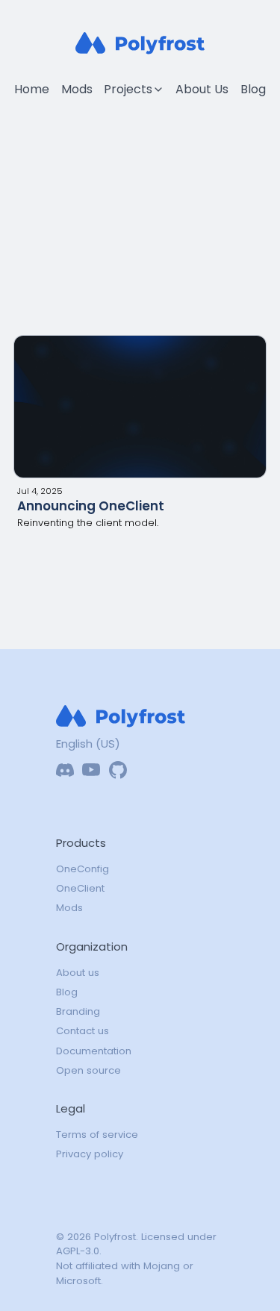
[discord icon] (65, 770)
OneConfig (82, 869)
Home (31, 89)
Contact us (82, 1031)
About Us (201, 89)
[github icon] (118, 770)
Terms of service (97, 1134)
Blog (253, 89)
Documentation (93, 1051)
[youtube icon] (91, 770)
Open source (88, 1070)
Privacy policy (89, 1154)
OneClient (80, 888)
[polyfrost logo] (140, 43)
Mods (77, 89)
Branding (78, 1011)
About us (77, 973)
